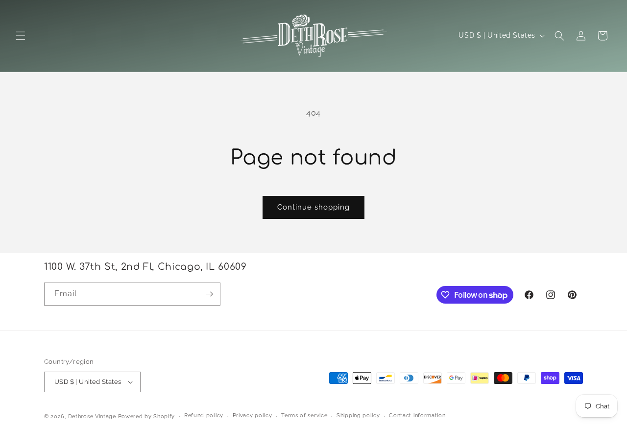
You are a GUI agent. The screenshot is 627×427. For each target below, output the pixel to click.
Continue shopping (313, 207)
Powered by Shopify (146, 416)
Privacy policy (252, 415)
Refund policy (203, 415)
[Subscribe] (209, 294)
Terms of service (304, 415)
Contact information (417, 415)
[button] (20, 36)
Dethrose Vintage (92, 416)
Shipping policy (358, 415)
